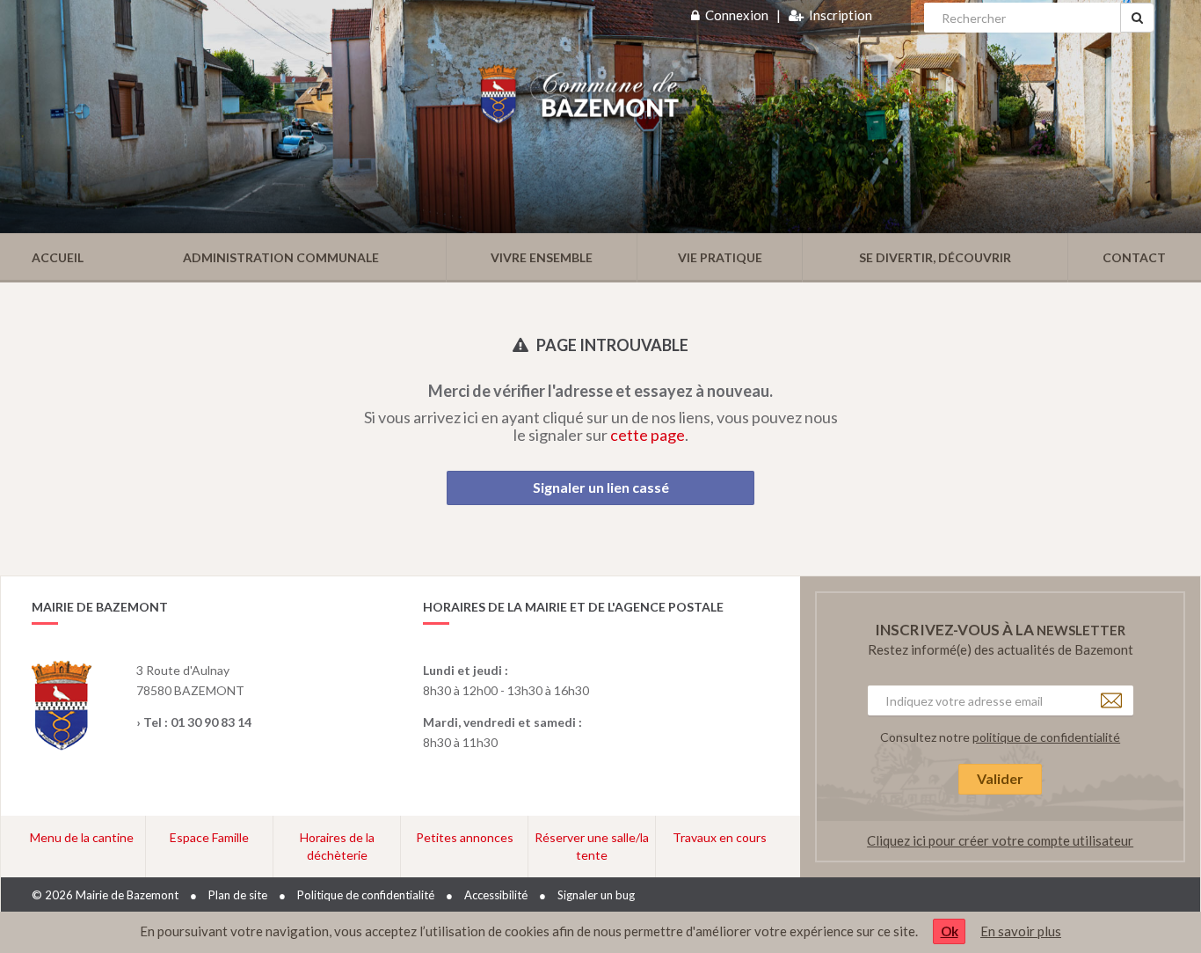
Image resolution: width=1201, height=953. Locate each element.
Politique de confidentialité (365, 895)
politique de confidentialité (1046, 736)
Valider (1000, 778)
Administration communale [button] (281, 257)
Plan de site (237, 895)
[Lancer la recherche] (1137, 18)
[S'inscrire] (796, 15)
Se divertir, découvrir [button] (935, 257)
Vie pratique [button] (720, 257)
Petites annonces (464, 837)
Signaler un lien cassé (601, 487)
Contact (1134, 257)
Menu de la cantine (82, 837)
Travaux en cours (720, 837)
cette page (647, 434)
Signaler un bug (596, 895)
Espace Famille (209, 837)
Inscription (840, 15)
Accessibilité (496, 895)
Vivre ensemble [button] (542, 257)
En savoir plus (1020, 931)
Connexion (736, 15)
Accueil (58, 257)
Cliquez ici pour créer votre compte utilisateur (1000, 840)
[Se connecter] (695, 15)
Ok (949, 931)
